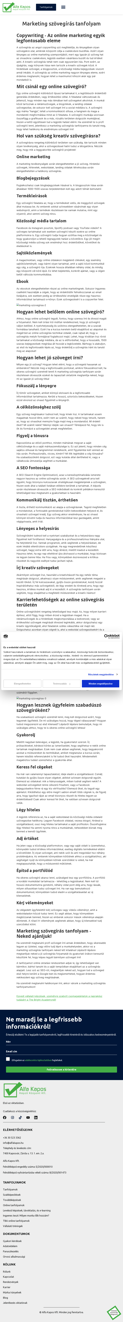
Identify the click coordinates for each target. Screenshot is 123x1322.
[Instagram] (12, 1117)
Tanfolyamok (10, 1189)
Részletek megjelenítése (101, 674)
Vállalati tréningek (13, 1226)
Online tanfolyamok (13, 1205)
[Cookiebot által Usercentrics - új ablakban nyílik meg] (106, 636)
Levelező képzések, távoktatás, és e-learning (27, 1210)
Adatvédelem (10, 1246)
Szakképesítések (12, 1194)
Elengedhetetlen (22, 683)
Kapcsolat (8, 1276)
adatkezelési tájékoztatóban (38, 1060)
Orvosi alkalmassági (14, 1256)
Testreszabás (60, 683)
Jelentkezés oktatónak (15, 1302)
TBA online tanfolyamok (16, 1220)
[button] (63, 7)
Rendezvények (10, 1282)
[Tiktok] (20, 1117)
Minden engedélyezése (100, 683)
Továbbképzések (12, 1200)
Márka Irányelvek (12, 1292)
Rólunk (6, 1271)
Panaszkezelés (11, 1251)
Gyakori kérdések (12, 1241)
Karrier (6, 1287)
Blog (5, 1297)
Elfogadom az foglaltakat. (37, 1060)
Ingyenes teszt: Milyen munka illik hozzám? (26, 1215)
